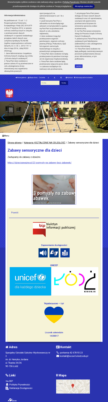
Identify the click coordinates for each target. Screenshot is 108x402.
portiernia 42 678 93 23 (71, 352)
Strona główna (21, 77)
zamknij (78, 66)
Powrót (14, 212)
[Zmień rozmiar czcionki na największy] (61, 78)
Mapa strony (33, 77)
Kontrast (70, 77)
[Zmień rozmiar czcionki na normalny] (48, 78)
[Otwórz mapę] (73, 386)
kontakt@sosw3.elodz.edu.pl (73, 356)
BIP (11, 381)
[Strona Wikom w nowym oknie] (12, 399)
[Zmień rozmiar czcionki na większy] (54, 78)
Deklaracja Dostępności (20, 388)
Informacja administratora (84, 77)
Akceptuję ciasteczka (84, 6)
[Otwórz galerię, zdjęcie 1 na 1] (54, 189)
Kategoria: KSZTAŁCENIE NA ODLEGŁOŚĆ (44, 142)
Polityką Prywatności (71, 2)
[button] (3, 117)
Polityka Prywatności (19, 384)
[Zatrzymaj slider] (54, 130)
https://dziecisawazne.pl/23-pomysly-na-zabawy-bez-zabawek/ (40, 162)
